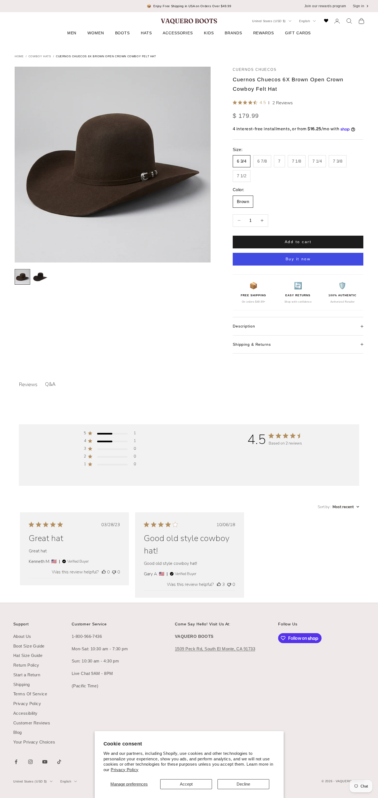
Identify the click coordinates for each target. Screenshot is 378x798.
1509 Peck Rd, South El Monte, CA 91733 (215, 648)
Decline (243, 784)
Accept (186, 784)
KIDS (209, 33)
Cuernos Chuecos (254, 69)
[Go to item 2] (40, 277)
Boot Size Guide (29, 646)
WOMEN (95, 33)
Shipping (21, 684)
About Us (22, 636)
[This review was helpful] (219, 584)
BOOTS (122, 33)
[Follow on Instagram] (30, 762)
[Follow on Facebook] (16, 762)
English (304, 21)
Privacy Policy (124, 769)
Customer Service (89, 624)
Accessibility (25, 713)
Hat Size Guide (27, 655)
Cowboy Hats (40, 56)
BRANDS (233, 33)
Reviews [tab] (28, 384)
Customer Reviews (31, 723)
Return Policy (26, 665)
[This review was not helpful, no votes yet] (114, 572)
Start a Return (26, 674)
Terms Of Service (30, 694)
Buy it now (298, 259)
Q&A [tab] (50, 384)
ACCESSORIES (178, 33)
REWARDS (263, 33)
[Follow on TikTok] (59, 762)
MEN (72, 33)
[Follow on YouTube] (45, 762)
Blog (17, 732)
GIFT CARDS (298, 33)
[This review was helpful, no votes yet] (104, 572)
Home (19, 56)
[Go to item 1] (22, 277)
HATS (146, 33)
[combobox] (338, 507)
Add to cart (298, 242)
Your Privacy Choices (34, 742)
